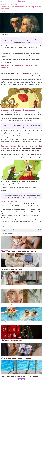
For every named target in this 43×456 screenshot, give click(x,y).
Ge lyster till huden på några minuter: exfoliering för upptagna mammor (19, 305)
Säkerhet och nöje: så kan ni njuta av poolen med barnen (15, 322)
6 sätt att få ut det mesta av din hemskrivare (12, 269)
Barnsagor (15, 4)
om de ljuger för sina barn (27, 112)
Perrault (31, 73)
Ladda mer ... (21, 379)
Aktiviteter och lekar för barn (8, 4)
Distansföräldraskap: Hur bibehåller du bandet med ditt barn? (16, 358)
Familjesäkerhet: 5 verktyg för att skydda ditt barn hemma (16, 287)
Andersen (36, 73)
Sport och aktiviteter (5, 321)
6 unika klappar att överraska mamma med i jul (12, 340)
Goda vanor (3, 303)
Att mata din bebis (4, 250)
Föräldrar (3, 339)
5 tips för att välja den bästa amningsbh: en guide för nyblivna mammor (19, 251)
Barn (2, 357)
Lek (1, 4)
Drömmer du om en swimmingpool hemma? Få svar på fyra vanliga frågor (19, 376)
